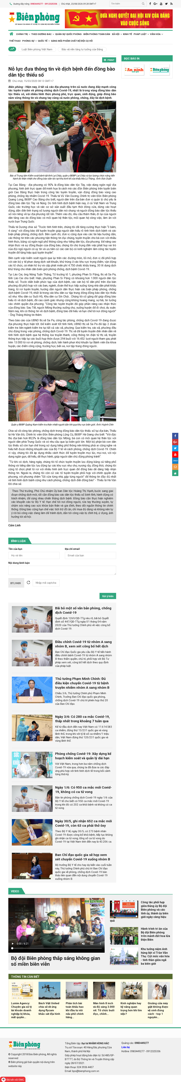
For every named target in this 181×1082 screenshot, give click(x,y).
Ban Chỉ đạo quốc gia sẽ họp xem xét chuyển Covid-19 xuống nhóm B (82, 857)
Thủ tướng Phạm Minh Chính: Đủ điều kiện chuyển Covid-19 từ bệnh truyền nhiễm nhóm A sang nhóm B (82, 683)
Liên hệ (125, 1047)
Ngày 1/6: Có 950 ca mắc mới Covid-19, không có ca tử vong (83, 789)
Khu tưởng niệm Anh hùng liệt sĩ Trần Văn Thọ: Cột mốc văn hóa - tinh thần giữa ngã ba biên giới (155, 956)
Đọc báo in (131, 58)
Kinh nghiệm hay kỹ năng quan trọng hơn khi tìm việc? (131, 1008)
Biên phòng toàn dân (96, 34)
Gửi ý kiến (107, 596)
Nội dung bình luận (19, 563)
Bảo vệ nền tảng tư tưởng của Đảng (82, 49)
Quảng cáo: (135, 1043)
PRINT (110, 60)
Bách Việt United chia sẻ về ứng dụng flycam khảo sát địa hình (49, 1008)
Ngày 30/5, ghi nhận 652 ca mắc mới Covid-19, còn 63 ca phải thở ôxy (83, 823)
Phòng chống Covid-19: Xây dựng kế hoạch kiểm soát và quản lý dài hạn (83, 756)
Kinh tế (127, 34)
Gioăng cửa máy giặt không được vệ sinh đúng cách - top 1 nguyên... (158, 1010)
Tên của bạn (15, 549)
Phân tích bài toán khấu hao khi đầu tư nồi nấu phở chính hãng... (75, 1010)
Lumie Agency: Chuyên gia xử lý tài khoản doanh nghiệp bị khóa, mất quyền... (21, 1010)
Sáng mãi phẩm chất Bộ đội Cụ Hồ (72, 41)
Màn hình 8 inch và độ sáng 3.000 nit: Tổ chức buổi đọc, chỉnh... (104, 1008)
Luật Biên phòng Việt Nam (37, 49)
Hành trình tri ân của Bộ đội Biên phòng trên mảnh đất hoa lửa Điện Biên (155, 934)
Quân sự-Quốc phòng (68, 34)
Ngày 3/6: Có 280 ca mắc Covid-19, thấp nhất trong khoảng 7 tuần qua (82, 719)
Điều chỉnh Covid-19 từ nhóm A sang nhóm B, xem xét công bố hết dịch (83, 644)
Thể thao (15, 41)
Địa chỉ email (72, 549)
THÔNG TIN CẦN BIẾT (25, 976)
